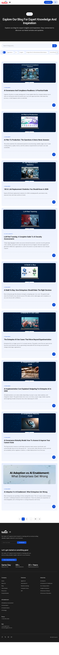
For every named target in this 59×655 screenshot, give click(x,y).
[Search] (54, 45)
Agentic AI (23, 580)
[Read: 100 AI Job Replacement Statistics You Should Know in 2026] (54, 202)
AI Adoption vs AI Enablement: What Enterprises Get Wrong (25, 492)
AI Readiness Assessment (7, 602)
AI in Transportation (44, 585)
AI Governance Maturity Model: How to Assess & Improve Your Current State (27, 441)
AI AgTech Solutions (44, 588)
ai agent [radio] (21, 52)
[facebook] (2, 637)
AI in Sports (42, 580)
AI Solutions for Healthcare (46, 583)
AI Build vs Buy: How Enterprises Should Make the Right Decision (27, 290)
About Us (4, 583)
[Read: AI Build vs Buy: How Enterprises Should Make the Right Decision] (54, 304)
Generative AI (24, 583)
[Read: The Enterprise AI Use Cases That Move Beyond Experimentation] (54, 354)
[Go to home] (6, 532)
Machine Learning (25, 585)
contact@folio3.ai (5, 626)
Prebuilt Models (5, 593)
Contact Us (48, 2)
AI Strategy (4, 610)
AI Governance (5, 605)
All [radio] (3, 52)
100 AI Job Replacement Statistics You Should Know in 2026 (26, 189)
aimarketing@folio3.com (7, 627)
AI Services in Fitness (45, 590)
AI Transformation (6, 607)
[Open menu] (55, 2)
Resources (4, 590)
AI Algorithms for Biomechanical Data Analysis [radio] (36, 52)
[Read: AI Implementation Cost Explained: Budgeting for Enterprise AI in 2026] (54, 405)
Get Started (21, 542)
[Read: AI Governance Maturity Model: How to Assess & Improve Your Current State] (54, 457)
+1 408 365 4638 (5, 618)
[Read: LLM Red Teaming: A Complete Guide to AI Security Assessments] (54, 255)
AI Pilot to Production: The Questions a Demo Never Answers (26, 140)
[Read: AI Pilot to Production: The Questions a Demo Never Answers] (54, 154)
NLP (22, 590)
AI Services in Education (45, 593)
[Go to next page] (39, 519)
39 (35, 519)
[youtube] (11, 637)
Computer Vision (25, 588)
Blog (3, 585)
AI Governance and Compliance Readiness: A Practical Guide (26, 90)
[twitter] (5, 637)
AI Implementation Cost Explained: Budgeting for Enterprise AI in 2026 (27, 390)
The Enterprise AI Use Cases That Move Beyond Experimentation (27, 339)
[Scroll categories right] (57, 52)
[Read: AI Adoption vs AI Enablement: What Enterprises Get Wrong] (54, 506)
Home (3, 580)
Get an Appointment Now (9, 559)
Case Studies (5, 588)
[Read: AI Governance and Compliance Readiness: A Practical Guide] (54, 105)
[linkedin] (8, 637)
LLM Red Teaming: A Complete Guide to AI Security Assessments (23, 238)
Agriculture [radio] (9, 52)
